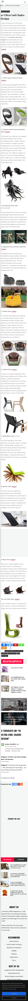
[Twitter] (10, 645)
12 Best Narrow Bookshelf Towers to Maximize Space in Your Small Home (18, 875)
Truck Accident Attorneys (14, 944)
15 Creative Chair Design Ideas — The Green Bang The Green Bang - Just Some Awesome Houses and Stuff (13, 767)
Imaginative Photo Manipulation (14, 970)
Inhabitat (14, 954)
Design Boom (14, 957)
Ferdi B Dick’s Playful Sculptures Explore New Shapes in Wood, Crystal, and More (18, 893)
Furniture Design (12, 653)
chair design (8, 651)
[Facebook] (4, 645)
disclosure (23, 928)
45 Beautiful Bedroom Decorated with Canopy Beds (18, 678)
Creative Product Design (14, 979)
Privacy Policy (12, 989)
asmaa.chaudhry (10, 744)
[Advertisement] (14, 543)
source (4, 80)
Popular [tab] (8, 859)
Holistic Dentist (14, 941)
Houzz (14, 960)
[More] (4, 648)
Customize (14, 998)
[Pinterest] (15, 645)
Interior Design (5, 11)
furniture (4, 653)
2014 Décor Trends (17, 668)
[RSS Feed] (21, 784)
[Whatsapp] (21, 645)
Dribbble (14, 951)
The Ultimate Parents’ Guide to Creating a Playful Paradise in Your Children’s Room (18, 689)
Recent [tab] (21, 859)
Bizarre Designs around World (14, 976)
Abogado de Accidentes (14, 947)
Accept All (14, 993)
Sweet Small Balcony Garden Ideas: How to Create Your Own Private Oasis (18, 866)
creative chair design (17, 651)
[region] (14, 990)
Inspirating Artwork (14, 973)
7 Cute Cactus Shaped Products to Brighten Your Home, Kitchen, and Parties (17, 884)
